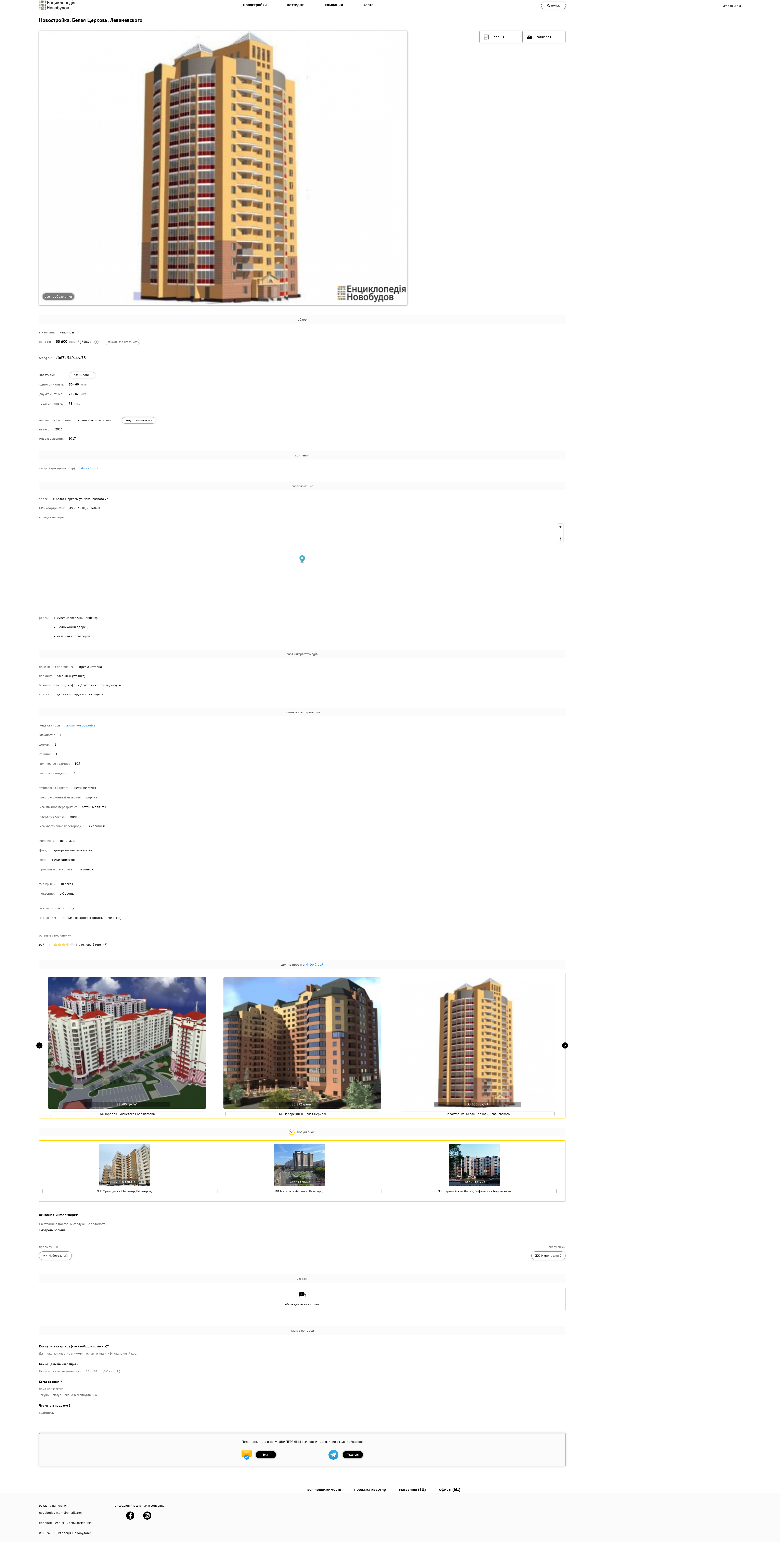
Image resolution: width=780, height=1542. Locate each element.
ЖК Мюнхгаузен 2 (548, 1255)
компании (334, 4)
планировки (82, 375)
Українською (732, 6)
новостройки (255, 4)
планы (499, 37)
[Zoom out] (560, 533)
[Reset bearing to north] (560, 539)
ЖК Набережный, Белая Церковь (302, 1114)
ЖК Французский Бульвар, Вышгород (124, 1191)
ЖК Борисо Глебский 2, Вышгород (299, 1191)
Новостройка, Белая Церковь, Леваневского (477, 1114)
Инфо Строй (89, 468)
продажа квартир (370, 1489)
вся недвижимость (324, 1489)
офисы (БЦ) (449, 1489)
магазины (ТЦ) (412, 1489)
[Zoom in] (560, 527)
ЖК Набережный (55, 1255)
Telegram (353, 1454)
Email (266, 1454)
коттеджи (296, 4)
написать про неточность (122, 342)
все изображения (58, 296)
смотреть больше (52, 1230)
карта (368, 4)
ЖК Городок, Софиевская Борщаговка (127, 1114)
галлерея (544, 37)
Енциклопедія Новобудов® (71, 1533)
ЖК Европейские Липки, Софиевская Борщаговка (474, 1191)
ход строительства (139, 420)
